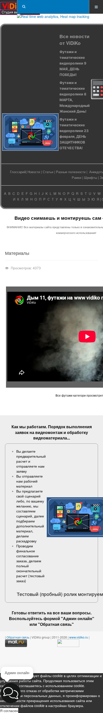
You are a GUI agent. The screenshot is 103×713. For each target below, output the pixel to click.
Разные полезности (71, 171)
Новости (34, 171)
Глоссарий (18, 171)
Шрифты (90, 177)
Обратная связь (56, 624)
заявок (21, 432)
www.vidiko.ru (78, 637)
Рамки (76, 177)
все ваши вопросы (71, 613)
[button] (11, 693)
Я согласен (9, 710)
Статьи (48, 171)
